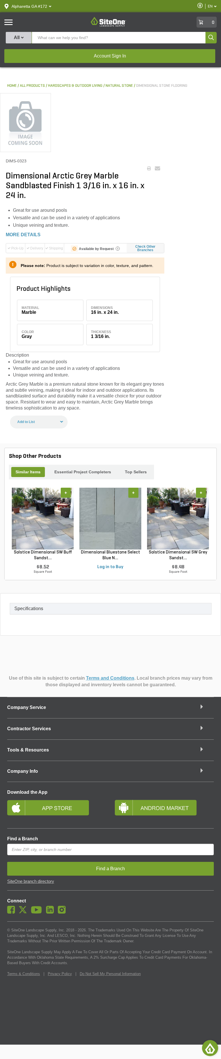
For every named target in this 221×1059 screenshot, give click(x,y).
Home (12, 86)
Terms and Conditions (110, 678)
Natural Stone (119, 86)
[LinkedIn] (51, 912)
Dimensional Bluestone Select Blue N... (110, 555)
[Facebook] (12, 912)
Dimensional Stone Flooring (161, 86)
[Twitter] (24, 912)
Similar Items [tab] (28, 472)
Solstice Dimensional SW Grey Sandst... (178, 555)
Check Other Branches (145, 248)
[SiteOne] (108, 26)
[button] (29, 6)
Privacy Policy (60, 974)
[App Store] (56, 810)
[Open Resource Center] (210, 1048)
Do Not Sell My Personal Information (110, 974)
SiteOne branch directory (30, 881)
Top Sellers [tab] (136, 472)
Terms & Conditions (23, 974)
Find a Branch (22, 838)
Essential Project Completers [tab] (82, 472)
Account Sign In (110, 55)
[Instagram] (63, 912)
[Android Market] (164, 810)
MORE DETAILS (23, 234)
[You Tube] (38, 912)
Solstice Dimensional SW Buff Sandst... (43, 555)
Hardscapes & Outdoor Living (75, 86)
